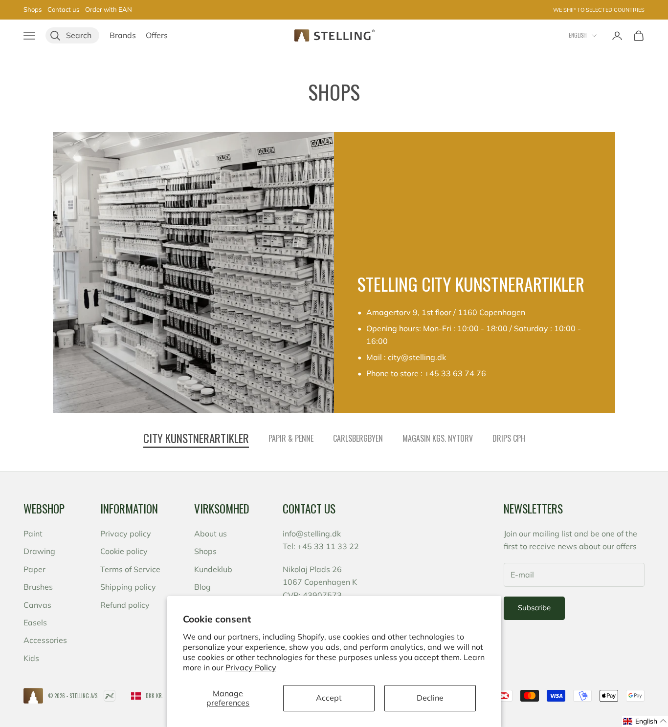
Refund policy (125, 605)
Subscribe (534, 607)
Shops (32, 9)
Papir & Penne (290, 438)
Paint (33, 533)
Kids (31, 658)
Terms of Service (130, 569)
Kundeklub (213, 569)
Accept (329, 698)
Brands (123, 35)
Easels (35, 622)
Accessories (45, 640)
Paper (34, 569)
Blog (202, 587)
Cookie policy (124, 551)
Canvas (37, 605)
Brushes (38, 587)
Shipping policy (128, 587)
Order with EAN (108, 9)
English (578, 35)
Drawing (39, 551)
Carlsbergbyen (358, 438)
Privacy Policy (250, 667)
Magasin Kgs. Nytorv (437, 438)
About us (210, 533)
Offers (157, 35)
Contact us (63, 9)
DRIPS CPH (508, 438)
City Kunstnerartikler (196, 438)
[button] (645, 721)
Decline (430, 698)
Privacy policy (125, 533)
